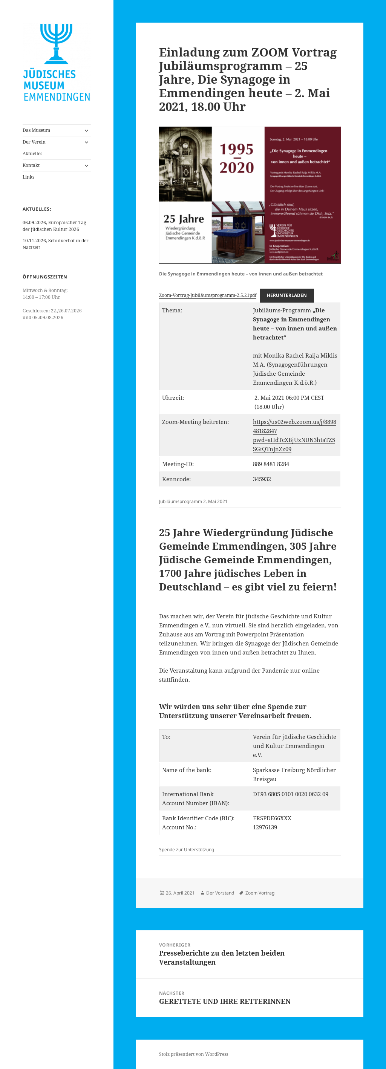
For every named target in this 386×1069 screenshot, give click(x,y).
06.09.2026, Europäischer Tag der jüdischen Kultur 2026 (54, 225)
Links (28, 177)
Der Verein (34, 142)
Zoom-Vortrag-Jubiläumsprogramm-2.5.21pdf (207, 295)
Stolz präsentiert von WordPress (193, 1054)
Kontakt (31, 165)
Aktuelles (32, 153)
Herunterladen (287, 295)
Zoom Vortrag (259, 893)
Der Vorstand (220, 893)
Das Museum (36, 130)
